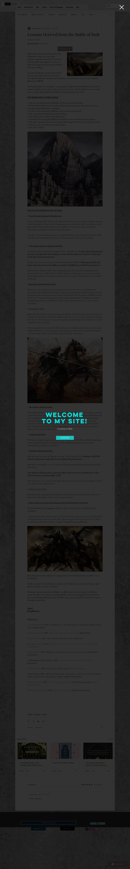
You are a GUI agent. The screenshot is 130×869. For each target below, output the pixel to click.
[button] (121, 7)
